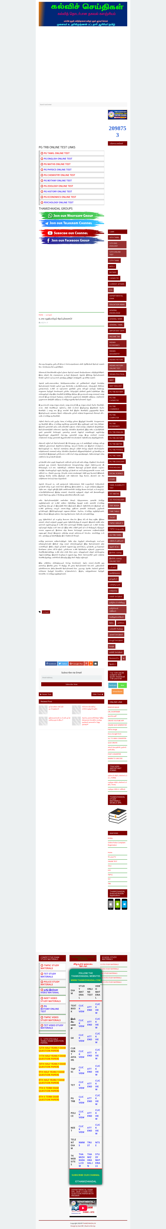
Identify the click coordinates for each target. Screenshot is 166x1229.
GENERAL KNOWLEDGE (114, 311)
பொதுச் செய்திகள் (116, 640)
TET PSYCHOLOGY (116, 499)
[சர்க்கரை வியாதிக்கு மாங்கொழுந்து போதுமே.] (76, 709)
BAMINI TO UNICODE (115, 758)
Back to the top (90, 1226)
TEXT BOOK (114, 505)
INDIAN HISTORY (116, 359)
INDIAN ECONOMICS (114, 343)
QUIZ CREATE (112, 743)
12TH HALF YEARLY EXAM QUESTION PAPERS (52, 1049)
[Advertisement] (83, 45)
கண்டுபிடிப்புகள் (114, 584)
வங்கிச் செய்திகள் (115, 652)
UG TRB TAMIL (115, 535)
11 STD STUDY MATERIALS (109, 969)
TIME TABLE (114, 511)
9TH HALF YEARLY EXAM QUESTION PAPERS (52, 1073)
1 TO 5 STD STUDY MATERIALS (111, 982)
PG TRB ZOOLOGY (116, 461)
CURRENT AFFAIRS (116, 284)
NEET (111, 380)
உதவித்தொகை (114, 573)
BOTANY (112, 272)
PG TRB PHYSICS (116, 450)
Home (110, 852)
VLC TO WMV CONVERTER (117, 738)
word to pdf (112, 716)
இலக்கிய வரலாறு (115, 552)
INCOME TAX (114, 336)
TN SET (112, 517)
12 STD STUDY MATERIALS (109, 964)
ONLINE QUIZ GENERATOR (117, 725)
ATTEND (89, 1008)
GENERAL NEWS (115, 319)
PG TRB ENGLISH (116, 432)
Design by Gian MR (77, 1226)
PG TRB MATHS (115, 444)
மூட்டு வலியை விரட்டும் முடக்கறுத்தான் (56, 707)
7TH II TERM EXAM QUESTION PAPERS (49, 1089)
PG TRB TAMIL (115, 455)
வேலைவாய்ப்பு (114, 658)
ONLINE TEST (112, 861)
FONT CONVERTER (114, 754)
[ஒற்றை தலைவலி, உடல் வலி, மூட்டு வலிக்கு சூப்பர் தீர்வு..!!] (43, 721)
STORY (112, 479)
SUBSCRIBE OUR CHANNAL (86, 1175)
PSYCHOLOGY (115, 467)
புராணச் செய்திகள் (116, 634)
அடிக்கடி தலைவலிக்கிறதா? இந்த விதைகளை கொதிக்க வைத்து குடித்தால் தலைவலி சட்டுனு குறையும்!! (93, 721)
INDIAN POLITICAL (117, 374)
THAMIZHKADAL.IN (90, 1160)
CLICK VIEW (97, 1008)
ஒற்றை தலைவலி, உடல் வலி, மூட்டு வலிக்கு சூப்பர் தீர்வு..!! (59, 719)
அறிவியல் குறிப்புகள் (116, 541)
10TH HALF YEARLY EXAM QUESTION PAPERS (52, 1065)
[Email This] (95, 663)
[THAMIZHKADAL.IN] (83, 13)
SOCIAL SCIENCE (116, 473)
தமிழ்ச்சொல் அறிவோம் (113, 609)
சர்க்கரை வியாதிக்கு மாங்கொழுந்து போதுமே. (90, 707)
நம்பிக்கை (121, 623)
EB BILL (110, 838)
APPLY (112, 266)
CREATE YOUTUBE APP (116, 720)
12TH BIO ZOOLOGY (113, 244)
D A (110, 290)
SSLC (110, 866)
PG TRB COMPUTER (114, 416)
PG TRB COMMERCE (114, 407)
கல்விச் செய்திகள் (115, 596)
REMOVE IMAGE (113, 707)
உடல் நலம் (46, 612)
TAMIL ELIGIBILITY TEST (116, 486)
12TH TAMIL (114, 260)
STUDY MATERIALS (97, 1160)
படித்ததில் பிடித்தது (116, 629)
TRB (109, 883)
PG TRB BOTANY (116, 392)
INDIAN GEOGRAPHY (114, 352)
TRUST (89, 1144)
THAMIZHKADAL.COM (82, 1160)
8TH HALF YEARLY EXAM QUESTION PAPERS (52, 1081)
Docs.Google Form (114, 734)
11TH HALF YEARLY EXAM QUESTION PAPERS (52, 1057)
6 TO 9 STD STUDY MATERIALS (111, 978)
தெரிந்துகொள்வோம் (116, 617)
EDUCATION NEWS (117, 304)
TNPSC (110, 875)
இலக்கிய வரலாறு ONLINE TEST (115, 559)
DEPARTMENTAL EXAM (116, 297)
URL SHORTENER (114, 712)
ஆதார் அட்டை (114, 547)
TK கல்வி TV (112, 857)
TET (109, 879)
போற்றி (111, 646)
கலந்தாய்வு (113, 590)
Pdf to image (112, 729)
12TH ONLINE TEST (115, 253)
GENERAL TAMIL (116, 325)
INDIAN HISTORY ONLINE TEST (116, 366)
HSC (109, 870)
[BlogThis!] (91, 663)
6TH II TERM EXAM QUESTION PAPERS (49, 1098)
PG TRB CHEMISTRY (114, 399)
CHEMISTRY (114, 278)
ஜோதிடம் (112, 664)
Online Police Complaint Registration (116, 843)
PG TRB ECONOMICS (114, 424)
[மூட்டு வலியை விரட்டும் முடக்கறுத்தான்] (43, 709)
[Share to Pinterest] (86, 663)
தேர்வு (111, 623)
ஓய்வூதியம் (113, 579)
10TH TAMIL (114, 237)
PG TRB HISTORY (116, 438)
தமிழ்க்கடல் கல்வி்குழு (117, 602)
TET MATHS (114, 494)
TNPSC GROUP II (116, 523)
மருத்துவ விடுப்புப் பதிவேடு (116, 789)
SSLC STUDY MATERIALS (108, 973)
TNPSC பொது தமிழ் (116, 529)
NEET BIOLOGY (115, 386)
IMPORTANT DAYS (116, 331)
